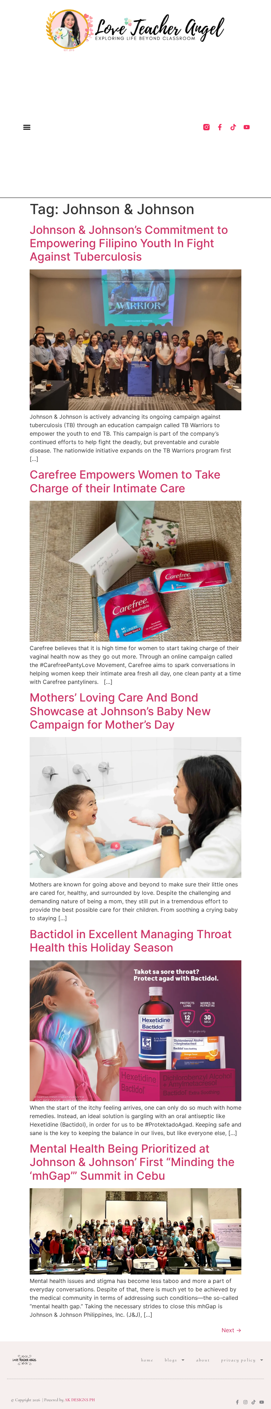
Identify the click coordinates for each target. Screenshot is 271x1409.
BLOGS (171, 1360)
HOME (147, 1360)
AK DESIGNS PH (79, 1399)
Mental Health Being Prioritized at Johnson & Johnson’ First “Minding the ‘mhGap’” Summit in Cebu (132, 1162)
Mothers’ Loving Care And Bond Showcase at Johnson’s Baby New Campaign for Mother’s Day (120, 711)
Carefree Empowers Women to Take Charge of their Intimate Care (125, 481)
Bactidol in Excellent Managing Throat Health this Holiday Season (131, 940)
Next (231, 1330)
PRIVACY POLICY (238, 1360)
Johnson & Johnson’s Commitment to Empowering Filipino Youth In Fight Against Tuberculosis (129, 243)
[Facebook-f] (220, 127)
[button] (27, 127)
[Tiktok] (233, 127)
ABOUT (203, 1360)
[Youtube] (246, 127)
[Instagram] (245, 1402)
